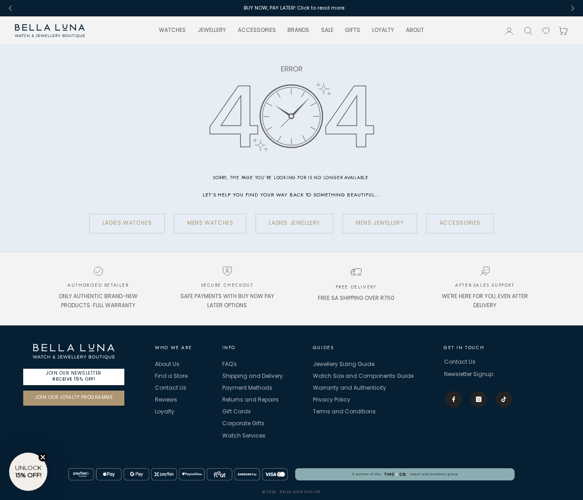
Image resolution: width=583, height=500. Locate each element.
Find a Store (171, 376)
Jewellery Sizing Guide (343, 364)
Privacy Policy (331, 400)
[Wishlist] (545, 30)
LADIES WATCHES (127, 223)
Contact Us (170, 388)
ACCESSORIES (257, 30)
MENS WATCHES (210, 223)
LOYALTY (383, 30)
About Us (167, 364)
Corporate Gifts (243, 423)
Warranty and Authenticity (349, 388)
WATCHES (172, 30)
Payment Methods (247, 388)
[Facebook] (453, 399)
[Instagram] (478, 399)
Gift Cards (236, 412)
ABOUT (415, 30)
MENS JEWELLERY (380, 223)
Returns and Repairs (250, 400)
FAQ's (229, 364)
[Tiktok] (504, 399)
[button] (28, 472)
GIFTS (352, 30)
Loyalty (164, 412)
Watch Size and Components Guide (363, 376)
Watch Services (244, 436)
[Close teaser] (42, 457)
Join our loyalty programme (74, 398)
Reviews (166, 400)
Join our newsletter (74, 376)
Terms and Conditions (344, 412)
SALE (327, 30)
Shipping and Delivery (252, 376)
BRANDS (298, 30)
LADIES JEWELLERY (294, 223)
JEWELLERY (212, 30)
